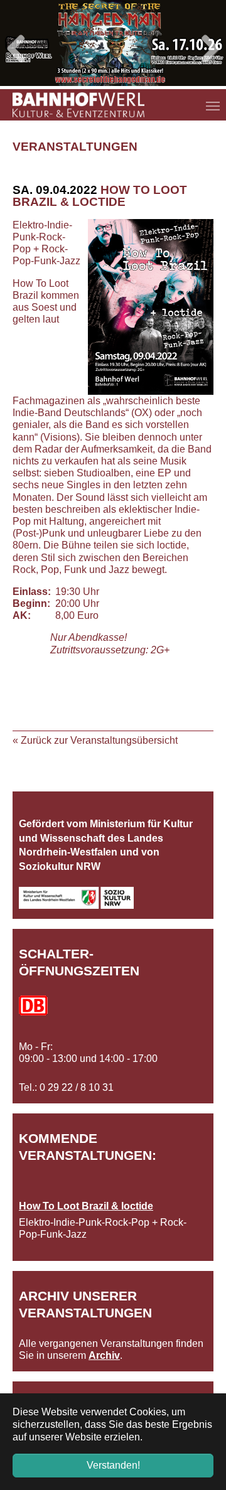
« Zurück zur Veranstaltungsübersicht (95, 740)
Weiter (207, 49)
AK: (22, 615)
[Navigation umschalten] (213, 106)
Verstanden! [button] (113, 1465)
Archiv (104, 1355)
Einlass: (31, 591)
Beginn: (31, 603)
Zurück (18, 49)
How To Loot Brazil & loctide (86, 1206)
